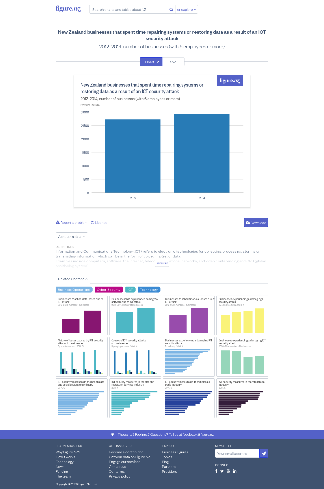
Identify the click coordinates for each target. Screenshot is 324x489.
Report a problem (74, 222)
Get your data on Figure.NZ (129, 456)
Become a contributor (126, 451)
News (60, 466)
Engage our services (124, 461)
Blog (165, 461)
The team (63, 476)
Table (172, 61)
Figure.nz (68, 9)
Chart (149, 61)
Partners (169, 466)
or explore (185, 9)
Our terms (117, 471)
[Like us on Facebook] (216, 471)
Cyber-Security (109, 289)
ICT (130, 289)
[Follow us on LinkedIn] (234, 471)
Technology (149, 289)
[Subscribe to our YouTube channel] (228, 471)
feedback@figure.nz (198, 434)
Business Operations (74, 289)
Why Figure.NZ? (68, 451)
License (100, 222)
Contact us (117, 466)
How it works (65, 456)
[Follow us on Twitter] (222, 471)
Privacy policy (119, 476)
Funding (62, 471)
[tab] (151, 61)
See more (162, 263)
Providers (169, 471)
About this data (70, 236)
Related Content (71, 278)
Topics (167, 456)
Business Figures (175, 451)
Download (258, 222)
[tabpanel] (162, 141)
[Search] (171, 9)
